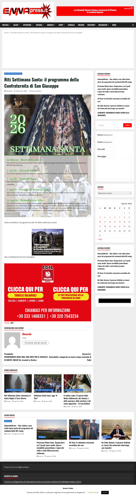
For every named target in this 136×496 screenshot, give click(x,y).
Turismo (81, 25)
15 (124, 222)
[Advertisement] (68, 51)
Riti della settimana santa (13, 73)
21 (120, 226)
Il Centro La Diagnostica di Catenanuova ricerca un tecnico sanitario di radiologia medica (42, 481)
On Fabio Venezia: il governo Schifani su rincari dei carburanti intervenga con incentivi (113, 107)
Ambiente (50, 25)
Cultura (39, 25)
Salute (15, 25)
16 (129, 222)
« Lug (100, 239)
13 (115, 222)
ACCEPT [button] (105, 492)
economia (107, 437)
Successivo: (70, 357)
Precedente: (26, 357)
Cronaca (71, 25)
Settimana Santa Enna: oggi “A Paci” (45, 397)
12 (110, 222)
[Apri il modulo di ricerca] (133, 25)
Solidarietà (102, 25)
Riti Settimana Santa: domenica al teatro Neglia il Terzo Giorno (17, 397)
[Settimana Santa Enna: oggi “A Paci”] (47, 383)
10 (100, 222)
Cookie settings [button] (93, 492)
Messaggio (102, 156)
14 (120, 222)
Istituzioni (27, 25)
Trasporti (91, 25)
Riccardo (9, 91)
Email (105, 142)
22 (124, 226)
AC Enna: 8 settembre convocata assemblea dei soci (81, 444)
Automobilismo (76, 437)
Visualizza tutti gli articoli (36, 342)
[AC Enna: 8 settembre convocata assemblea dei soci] (84, 429)
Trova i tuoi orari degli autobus (16, 467)
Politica (5, 25)
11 (105, 222)
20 (115, 226)
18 (105, 226)
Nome (105, 135)
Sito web (101, 149)
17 (100, 226)
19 (110, 226)
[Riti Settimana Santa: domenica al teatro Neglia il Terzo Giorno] (18, 383)
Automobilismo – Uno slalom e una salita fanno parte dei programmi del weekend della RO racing (115, 80)
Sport (61, 25)
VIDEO (114, 25)
